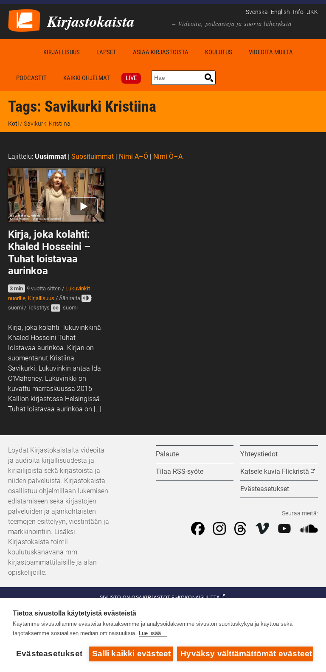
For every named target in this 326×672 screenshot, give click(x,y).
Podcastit (31, 78)
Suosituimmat (92, 156)
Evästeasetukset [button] (264, 489)
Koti (21, 52)
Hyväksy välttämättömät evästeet (246, 653)
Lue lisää (150, 633)
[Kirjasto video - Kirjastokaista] (24, 20)
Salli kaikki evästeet (131, 653)
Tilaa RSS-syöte (179, 471)
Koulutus (218, 52)
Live (131, 78)
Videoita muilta (271, 52)
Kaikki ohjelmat (86, 78)
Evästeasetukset (49, 653)
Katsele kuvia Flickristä (274, 471)
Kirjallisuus (61, 52)
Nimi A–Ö (133, 156)
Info (298, 12)
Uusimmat (50, 156)
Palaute (167, 454)
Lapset (106, 52)
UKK (312, 12)
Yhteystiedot (259, 454)
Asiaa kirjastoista (160, 52)
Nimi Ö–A (168, 156)
